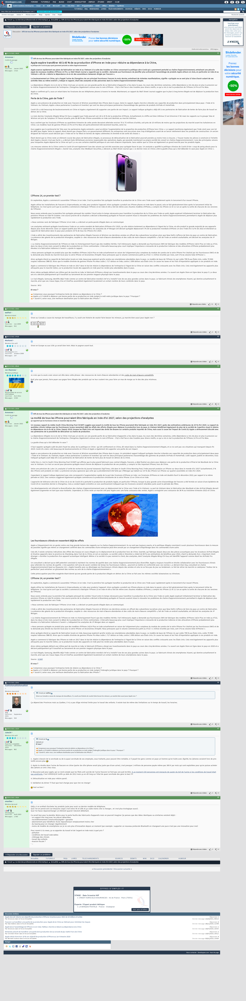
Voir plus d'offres (140, 910)
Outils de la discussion (199, 49)
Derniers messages (8, 14)
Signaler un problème (41, 27)
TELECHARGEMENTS (90, 859)
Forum (9, 20)
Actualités (54, 20)
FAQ (54, 2)
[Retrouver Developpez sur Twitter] (238, 9)
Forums (34, 2)
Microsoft (56, 6)
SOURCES (128, 9)
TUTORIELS (78, 9)
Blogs (61, 2)
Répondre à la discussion (17, 27)
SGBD (97, 6)
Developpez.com (203, 952)
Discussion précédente (102, 869)
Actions (19, 14)
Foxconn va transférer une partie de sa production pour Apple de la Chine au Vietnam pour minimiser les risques (47, 922)
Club (117, 2)
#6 (218, 682)
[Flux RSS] (236, 9)
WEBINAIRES (94, 9)
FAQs (65, 859)
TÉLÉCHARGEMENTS (115, 9)
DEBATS (133, 859)
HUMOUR (157, 9)
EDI (78, 6)
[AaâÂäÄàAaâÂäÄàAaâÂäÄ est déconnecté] (16, 702)
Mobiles (112, 6)
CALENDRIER (163, 859)
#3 (218, 336)
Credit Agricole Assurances (93, 898)
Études (100, 2)
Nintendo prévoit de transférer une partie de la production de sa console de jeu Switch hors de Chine (43, 932)
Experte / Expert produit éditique (90, 904)
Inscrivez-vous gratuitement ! (49, 11)
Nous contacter (191, 952)
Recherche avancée (238, 14)
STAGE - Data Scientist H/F (87, 895)
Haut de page (214, 952)
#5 (218, 408)
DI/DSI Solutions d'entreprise (23, 6)
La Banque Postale (88, 907)
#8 (218, 797)
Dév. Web (71, 6)
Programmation (87, 6)
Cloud (38, 6)
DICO (150, 9)
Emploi (91, 2)
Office (104, 6)
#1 (218, 53)
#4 (218, 366)
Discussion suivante (122, 869)
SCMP (40, 659)
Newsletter (80, 2)
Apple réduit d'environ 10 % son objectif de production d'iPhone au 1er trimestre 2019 (37, 937)
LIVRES (103, 9)
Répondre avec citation (199, 304)
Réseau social (30, 14)
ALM (48, 6)
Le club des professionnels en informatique (31, 20)
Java (63, 6)
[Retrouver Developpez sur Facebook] (241, 9)
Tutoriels (45, 2)
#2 (218, 308)
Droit (109, 2)
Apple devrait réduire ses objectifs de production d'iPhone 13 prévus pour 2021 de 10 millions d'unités (43, 917)
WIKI (144, 9)
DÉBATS (137, 9)
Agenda (47, 14)
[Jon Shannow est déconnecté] (16, 383)
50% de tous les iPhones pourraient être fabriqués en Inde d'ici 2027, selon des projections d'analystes (60, 32)
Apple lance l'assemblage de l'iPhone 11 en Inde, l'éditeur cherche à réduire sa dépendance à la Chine (43, 927)
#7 (218, 728)
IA (43, 6)
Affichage (213, 49)
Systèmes (120, 6)
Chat (69, 2)
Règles (60, 14)
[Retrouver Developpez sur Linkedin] (244, 9)
